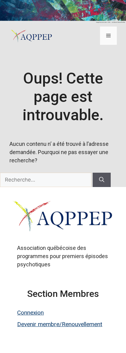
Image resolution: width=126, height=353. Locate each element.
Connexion (30, 312)
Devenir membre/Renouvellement (59, 324)
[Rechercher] (102, 180)
